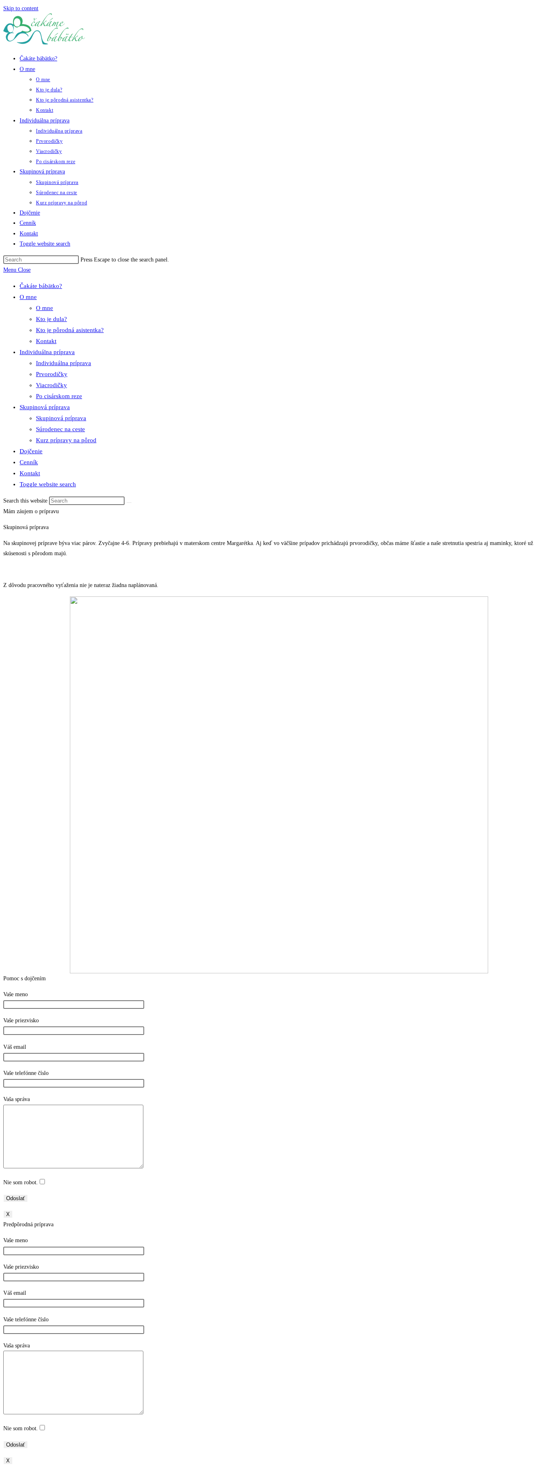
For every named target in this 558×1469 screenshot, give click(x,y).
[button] (31, 511)
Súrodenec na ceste (60, 429)
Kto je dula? (51, 319)
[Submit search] (129, 502)
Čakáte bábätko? (41, 286)
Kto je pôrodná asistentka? (70, 330)
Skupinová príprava (45, 407)
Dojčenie (31, 451)
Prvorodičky (51, 374)
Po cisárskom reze (59, 396)
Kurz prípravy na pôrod (66, 440)
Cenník (29, 462)
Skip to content (20, 8)
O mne (28, 297)
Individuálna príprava (47, 352)
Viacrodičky (51, 385)
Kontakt (46, 341)
